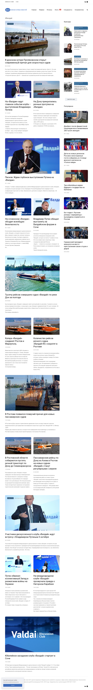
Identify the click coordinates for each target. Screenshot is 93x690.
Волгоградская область (79, 28)
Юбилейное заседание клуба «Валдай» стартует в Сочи (30, 657)
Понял (12, 685)
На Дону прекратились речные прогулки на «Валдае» (45, 104)
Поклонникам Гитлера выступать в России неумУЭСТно (80, 45)
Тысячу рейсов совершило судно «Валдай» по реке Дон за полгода (31, 296)
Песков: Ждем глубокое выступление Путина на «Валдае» (29, 178)
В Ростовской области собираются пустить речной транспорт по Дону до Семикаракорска (18, 461)
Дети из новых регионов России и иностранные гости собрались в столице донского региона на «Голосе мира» (75, 158)
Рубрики (41, 10)
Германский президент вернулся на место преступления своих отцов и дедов (76, 245)
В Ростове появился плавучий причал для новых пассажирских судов (29, 415)
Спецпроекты (68, 10)
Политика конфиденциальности (11, 682)
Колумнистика (79, 10)
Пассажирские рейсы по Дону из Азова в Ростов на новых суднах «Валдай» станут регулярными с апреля (45, 463)
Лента (58, 10)
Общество (10, 23)
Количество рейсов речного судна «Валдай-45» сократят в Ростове (45, 342)
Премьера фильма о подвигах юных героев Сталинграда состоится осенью (81, 89)
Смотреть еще (71, 99)
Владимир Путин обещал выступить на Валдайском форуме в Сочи (46, 223)
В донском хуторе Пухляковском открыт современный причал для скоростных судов (27, 61)
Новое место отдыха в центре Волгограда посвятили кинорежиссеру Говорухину (80, 34)
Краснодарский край (19, 141)
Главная (34, 10)
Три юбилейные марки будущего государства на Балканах (74, 187)
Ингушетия (77, 56)
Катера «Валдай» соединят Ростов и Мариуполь (14, 341)
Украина (69, 200)
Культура (67, 22)
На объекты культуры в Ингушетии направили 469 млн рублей (81, 60)
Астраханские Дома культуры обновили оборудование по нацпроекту (80, 74)
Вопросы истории (71, 116)
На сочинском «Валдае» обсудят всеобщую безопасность (17, 222)
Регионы (49, 10)
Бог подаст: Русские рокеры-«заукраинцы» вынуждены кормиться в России (74, 216)
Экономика (11, 258)
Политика (10, 141)
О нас (17, 1)
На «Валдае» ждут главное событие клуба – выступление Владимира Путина (18, 105)
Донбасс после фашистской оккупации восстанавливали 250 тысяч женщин (76, 128)
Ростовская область (20, 23)
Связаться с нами (9, 1)
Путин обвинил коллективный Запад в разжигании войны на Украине (16, 580)
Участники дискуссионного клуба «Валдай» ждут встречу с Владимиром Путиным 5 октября (30, 535)
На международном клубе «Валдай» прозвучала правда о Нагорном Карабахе (44, 580)
